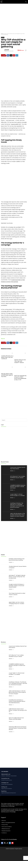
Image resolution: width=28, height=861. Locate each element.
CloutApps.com (4, 782)
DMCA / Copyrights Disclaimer (8, 822)
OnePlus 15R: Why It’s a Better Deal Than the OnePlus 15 (7, 357)
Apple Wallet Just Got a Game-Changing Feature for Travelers (16, 603)
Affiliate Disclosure (6, 828)
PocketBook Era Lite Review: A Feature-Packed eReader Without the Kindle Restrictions (17, 701)
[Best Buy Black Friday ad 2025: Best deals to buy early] (7, 367)
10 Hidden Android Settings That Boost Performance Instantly (16, 559)
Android (10, 562)
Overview (11, 731)
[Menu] (1, 2)
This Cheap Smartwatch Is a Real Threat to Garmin (17, 594)
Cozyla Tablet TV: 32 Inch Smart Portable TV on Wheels (17, 495)
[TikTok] (7, 843)
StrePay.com (4, 787)
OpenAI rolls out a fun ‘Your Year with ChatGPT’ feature (20, 361)
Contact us (4, 832)
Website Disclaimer (6, 830)
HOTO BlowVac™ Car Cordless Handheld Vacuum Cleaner (17, 477)
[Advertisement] (14, 18)
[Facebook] (2, 843)
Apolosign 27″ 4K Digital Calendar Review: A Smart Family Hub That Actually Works (17, 577)
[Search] (26, 2)
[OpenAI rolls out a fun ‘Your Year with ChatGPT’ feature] (20, 353)
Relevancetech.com (5, 774)
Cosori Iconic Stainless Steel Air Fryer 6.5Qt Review (17, 468)
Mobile (2, 37)
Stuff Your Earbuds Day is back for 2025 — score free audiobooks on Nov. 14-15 (20, 378)
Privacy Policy (5, 824)
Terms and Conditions (7, 826)
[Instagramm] (10, 843)
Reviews (11, 470)
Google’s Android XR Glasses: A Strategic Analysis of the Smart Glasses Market (16, 586)
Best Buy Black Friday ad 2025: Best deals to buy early (7, 375)
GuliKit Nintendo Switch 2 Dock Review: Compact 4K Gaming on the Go (18, 710)
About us (4, 820)
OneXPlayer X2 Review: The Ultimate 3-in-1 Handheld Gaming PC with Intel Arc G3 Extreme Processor (17, 505)
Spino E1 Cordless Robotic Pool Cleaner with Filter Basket (16, 718)
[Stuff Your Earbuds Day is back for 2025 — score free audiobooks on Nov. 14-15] (20, 367)
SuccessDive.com (5, 778)
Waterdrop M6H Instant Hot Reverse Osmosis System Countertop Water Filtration (17, 728)
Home (2, 33)
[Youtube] (12, 843)
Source (3, 338)
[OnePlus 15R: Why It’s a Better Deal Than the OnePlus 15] (7, 353)
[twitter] (5, 843)
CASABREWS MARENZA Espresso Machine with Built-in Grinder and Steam (17, 487)
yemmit (6, 50)
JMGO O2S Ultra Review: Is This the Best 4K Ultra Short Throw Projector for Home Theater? (17, 515)
